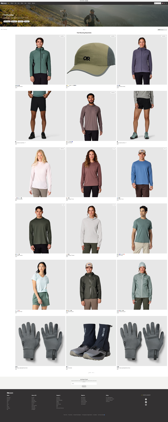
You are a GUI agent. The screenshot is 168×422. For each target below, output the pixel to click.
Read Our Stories (34, 401)
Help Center (58, 397)
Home (1, 29)
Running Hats (27, 21)
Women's (8, 400)
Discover (33, 3)
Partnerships (33, 400)
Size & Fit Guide (58, 404)
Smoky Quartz (117, 85)
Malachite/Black (15, 85)
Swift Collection (14, 21)
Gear (7, 405)
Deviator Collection (7, 21)
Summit (67, 366)
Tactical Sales (108, 401)
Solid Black (19, 85)
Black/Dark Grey (74, 85)
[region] (84, 1)
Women (12, 3)
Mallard (120, 310)
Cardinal (124, 254)
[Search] (153, 3)
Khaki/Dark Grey (72, 85)
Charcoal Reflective (73, 85)
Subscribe (84, 386)
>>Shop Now (86, 0)
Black (15, 141)
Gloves (8, 404)
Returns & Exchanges (59, 400)
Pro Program (33, 409)
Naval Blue (72, 141)
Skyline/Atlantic (118, 85)
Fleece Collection (83, 400)
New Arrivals (8, 397)
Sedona (67, 310)
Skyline (120, 254)
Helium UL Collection (84, 401)
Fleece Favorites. (82, 0)
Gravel (66, 141)
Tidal (15, 310)
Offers (57, 405)
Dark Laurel (15, 254)
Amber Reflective (67, 85)
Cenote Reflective (75, 85)
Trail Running (5, 29)
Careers (33, 404)
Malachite (117, 254)
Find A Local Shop (34, 405)
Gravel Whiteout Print (67, 141)
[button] (166, 3)
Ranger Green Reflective (66, 85)
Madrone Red (119, 310)
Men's (8, 401)
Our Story (33, 397)
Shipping (57, 401)
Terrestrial (67, 254)
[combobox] (157, 3)
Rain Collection (83, 397)
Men (15, 3)
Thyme (117, 310)
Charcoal (15, 366)
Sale (7, 409)
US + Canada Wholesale (109, 397)
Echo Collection (20, 21)
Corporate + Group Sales (109, 400)
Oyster (66, 254)
